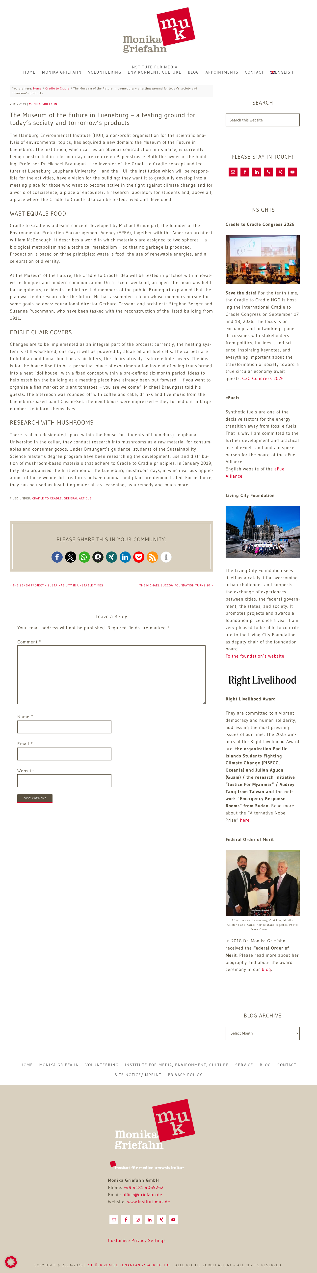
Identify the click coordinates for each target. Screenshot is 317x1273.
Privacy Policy (185, 1074)
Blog (265, 1064)
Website (25, 771)
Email (25, 744)
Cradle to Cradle (47, 498)
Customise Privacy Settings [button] (137, 1240)
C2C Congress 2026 (263, 378)
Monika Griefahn (158, 31)
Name (25, 717)
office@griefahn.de (142, 1194)
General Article (77, 498)
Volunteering (102, 1064)
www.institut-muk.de (148, 1202)
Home (27, 1064)
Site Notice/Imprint (138, 1074)
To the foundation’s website (255, 656)
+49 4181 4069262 (143, 1187)
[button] (57, 557)
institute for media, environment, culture (177, 1064)
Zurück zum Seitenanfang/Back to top (129, 1265)
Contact (286, 1064)
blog (266, 969)
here (245, 820)
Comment (29, 642)
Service (244, 1064)
